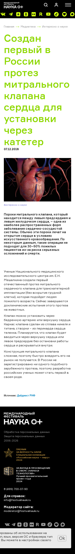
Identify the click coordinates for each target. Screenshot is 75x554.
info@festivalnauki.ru (17, 500)
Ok (62, 538)
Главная (9, 26)
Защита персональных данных (24, 436)
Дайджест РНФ (26, 395)
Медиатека (28, 26)
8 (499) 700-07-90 (16, 489)
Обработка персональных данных (27, 431)
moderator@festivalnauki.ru (21, 510)
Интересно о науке (55, 26)
